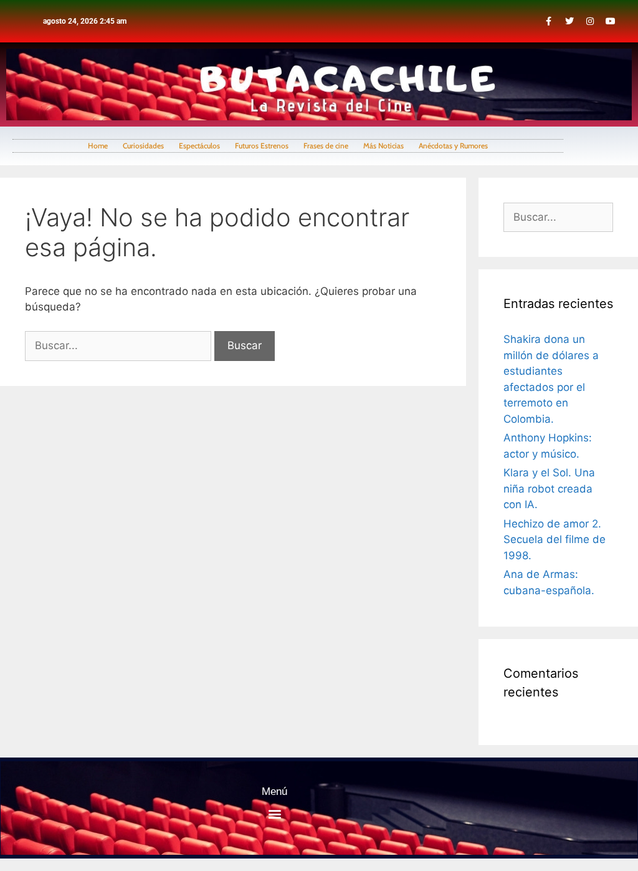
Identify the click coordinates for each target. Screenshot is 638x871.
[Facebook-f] (549, 21)
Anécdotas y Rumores (453, 145)
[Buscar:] (119, 345)
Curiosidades (143, 145)
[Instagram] (590, 21)
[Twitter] (569, 21)
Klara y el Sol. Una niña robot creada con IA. (549, 488)
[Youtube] (610, 21)
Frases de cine (325, 145)
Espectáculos (199, 145)
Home (98, 145)
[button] (274, 813)
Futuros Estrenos (261, 145)
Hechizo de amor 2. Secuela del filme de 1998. (554, 539)
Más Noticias (383, 145)
